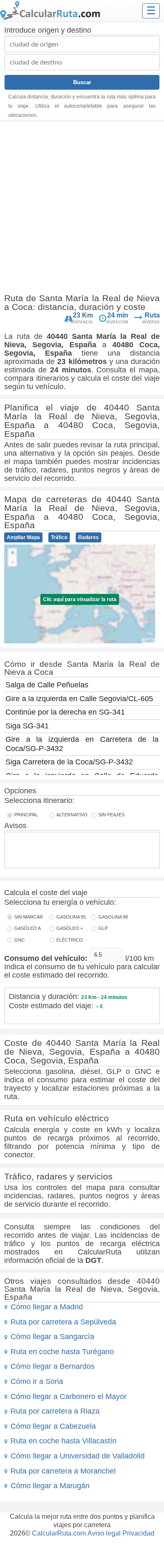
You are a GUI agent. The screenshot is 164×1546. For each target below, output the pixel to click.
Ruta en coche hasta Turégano (62, 1351)
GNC (19, 939)
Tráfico (59, 537)
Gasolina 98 (113, 916)
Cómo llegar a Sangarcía (52, 1336)
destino (79, 30)
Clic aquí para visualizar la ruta (79, 599)
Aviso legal (104, 1533)
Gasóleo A (27, 928)
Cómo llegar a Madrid (47, 1307)
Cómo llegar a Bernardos (53, 1366)
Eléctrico (69, 939)
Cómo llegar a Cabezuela (53, 1426)
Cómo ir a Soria (37, 1381)
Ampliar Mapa (23, 537)
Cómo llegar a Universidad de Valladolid (78, 1456)
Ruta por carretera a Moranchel (63, 1471)
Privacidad (138, 1533)
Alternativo (71, 814)
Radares (88, 537)
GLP (103, 928)
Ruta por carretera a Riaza (55, 1411)
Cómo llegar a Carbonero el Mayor (69, 1396)
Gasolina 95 (71, 916)
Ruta (152, 315)
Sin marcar (28, 916)
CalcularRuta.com (59, 1533)
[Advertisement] (82, 209)
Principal (26, 814)
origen (48, 30)
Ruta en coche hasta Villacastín (63, 1441)
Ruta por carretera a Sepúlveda (63, 1322)
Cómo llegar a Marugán (50, 1485)
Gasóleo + (69, 928)
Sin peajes (111, 814)
